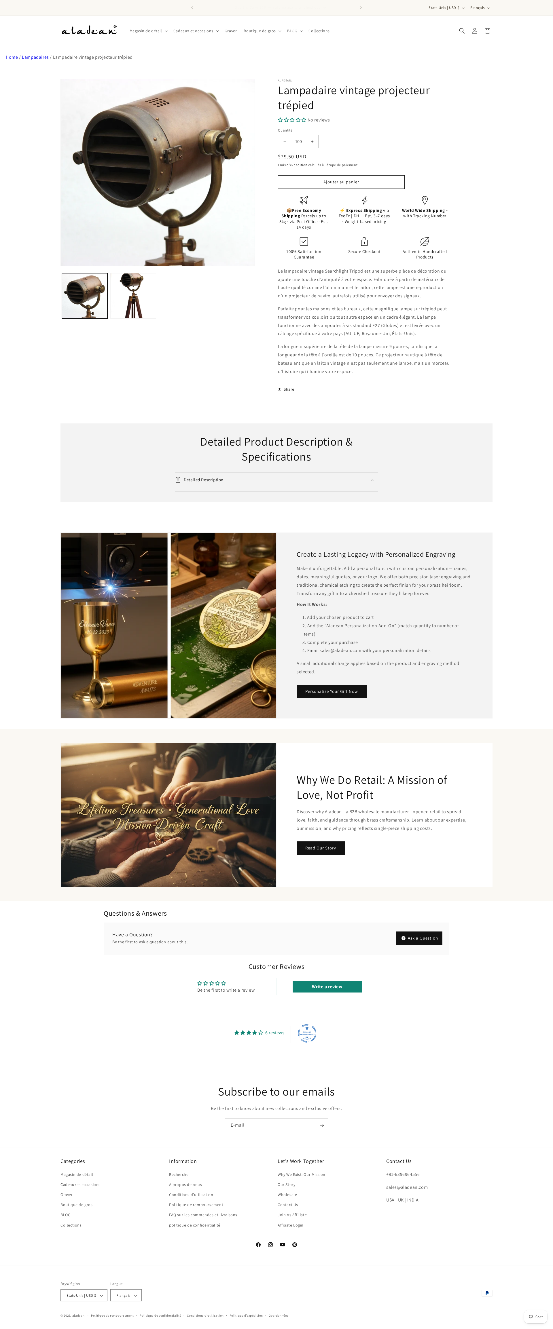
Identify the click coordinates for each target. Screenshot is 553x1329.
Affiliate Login (291, 1224)
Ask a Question (422, 938)
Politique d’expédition (246, 1315)
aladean (78, 1316)
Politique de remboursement (196, 1204)
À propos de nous (185, 1184)
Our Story (286, 1184)
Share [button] (289, 389)
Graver (66, 1194)
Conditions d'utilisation (191, 1194)
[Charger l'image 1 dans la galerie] (84, 296)
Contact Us (288, 1204)
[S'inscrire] (321, 1125)
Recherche (178, 1174)
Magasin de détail (76, 1174)
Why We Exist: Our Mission (301, 1174)
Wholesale (287, 1194)
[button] (148, 31)
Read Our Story (320, 848)
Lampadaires (35, 57)
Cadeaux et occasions (80, 1184)
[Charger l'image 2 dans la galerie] (133, 296)
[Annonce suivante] (361, 7)
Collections (71, 1224)
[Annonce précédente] (192, 7)
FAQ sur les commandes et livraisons (203, 1214)
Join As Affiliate (292, 1214)
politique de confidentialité (194, 1224)
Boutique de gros (76, 1204)
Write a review (327, 987)
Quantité (285, 130)
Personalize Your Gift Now (331, 691)
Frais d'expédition (293, 165)
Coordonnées (279, 1315)
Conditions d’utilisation (205, 1315)
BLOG (65, 1214)
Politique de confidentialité (160, 1315)
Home (12, 57)
